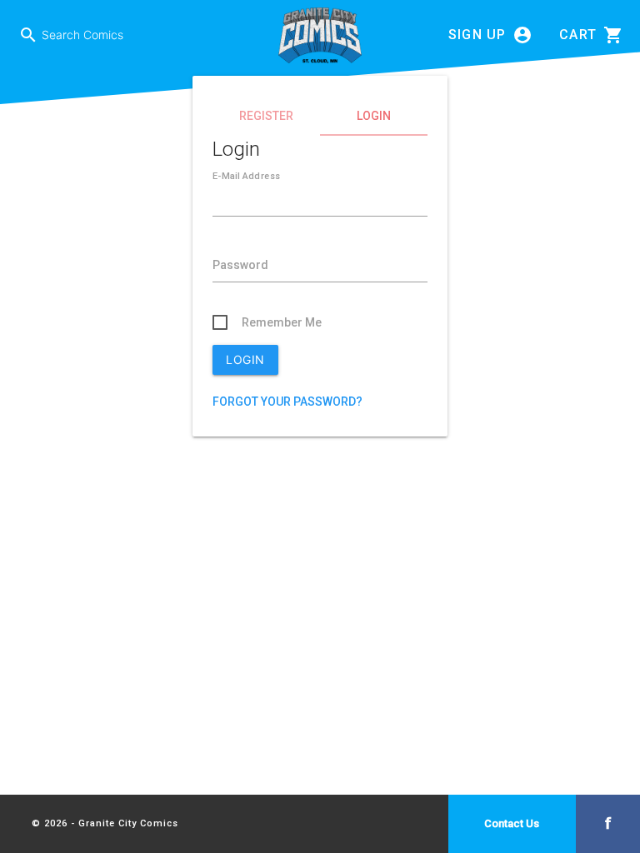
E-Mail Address (246, 176)
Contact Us (511, 823)
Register (266, 115)
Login (374, 115)
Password (240, 265)
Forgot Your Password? (287, 401)
